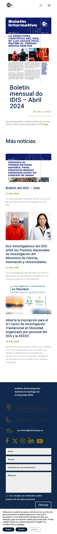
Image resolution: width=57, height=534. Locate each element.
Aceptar (8, 529)
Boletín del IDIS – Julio (23, 188)
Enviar (43, 505)
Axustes (34, 529)
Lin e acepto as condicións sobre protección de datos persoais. (24, 497)
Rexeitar (21, 529)
